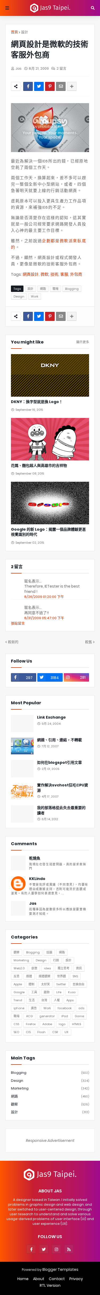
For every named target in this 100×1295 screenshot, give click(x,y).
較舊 (88, 641)
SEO (16, 1032)
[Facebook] (28, 86)
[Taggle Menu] (7, 8)
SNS (75, 976)
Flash (41, 1032)
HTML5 (76, 1024)
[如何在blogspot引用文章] (22, 768)
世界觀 (61, 976)
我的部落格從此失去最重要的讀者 (61, 810)
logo (62, 1024)
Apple (18, 984)
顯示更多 (82, 342)
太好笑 (45, 984)
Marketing (21, 960)
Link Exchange (51, 717)
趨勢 (47, 992)
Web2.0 (19, 968)
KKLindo (37, 878)
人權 (57, 1000)
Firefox (31, 1024)
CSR (55, 1032)
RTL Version (50, 1285)
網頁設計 (31, 274)
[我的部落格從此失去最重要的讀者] (22, 814)
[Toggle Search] (93, 8)
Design (19, 296)
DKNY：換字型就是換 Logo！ (37, 401)
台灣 (44, 1000)
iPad (64, 1016)
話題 (49, 952)
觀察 (16, 952)
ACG (29, 1016)
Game (79, 1016)
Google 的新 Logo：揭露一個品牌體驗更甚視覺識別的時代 (48, 532)
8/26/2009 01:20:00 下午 (44, 596)
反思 (16, 976)
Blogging (72, 289)
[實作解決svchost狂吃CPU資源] (22, 791)
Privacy (76, 1278)
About (38, 1278)
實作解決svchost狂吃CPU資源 (62, 788)
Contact (57, 1278)
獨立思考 (63, 968)
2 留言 (61, 68)
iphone (19, 1008)
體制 (31, 984)
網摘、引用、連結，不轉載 (59, 740)
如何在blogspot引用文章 (59, 762)
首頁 (14, 32)
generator (47, 1016)
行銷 (56, 960)
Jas (33, 903)
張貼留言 (18, 623)
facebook (65, 1008)
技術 (54, 274)
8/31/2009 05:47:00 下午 (44, 618)
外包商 (76, 274)
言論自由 (78, 984)
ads (81, 1008)
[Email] (61, 86)
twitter (61, 984)
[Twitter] (39, 86)
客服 (64, 274)
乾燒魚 (34, 858)
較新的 (13, 641)
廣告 (34, 1008)
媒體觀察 (44, 976)
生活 (32, 1000)
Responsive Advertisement (50, 1140)
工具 (34, 992)
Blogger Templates (60, 1269)
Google (19, 992)
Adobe (47, 1024)
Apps (70, 1000)
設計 (24, 32)
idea (47, 968)
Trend (18, 1000)
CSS (16, 1024)
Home (23, 1278)
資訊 (79, 968)
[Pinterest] (50, 86)
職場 (55, 289)
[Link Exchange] (22, 723)
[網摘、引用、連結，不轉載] (22, 746)
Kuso (71, 992)
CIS (28, 1032)
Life (58, 992)
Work (34, 296)
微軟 (45, 274)
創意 (34, 968)
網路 (43, 289)
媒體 (29, 976)
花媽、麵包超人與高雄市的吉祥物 (39, 465)
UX (67, 1032)
